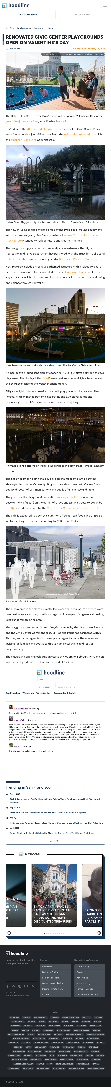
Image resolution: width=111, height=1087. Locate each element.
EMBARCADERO (44, 1034)
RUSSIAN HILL (35, 1060)
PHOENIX (28, 1055)
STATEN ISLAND (83, 1064)
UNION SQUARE (43, 1068)
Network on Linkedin (52, 983)
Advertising (82, 978)
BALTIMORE (53, 1022)
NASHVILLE (93, 1047)
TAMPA (96, 1064)
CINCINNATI (40, 1026)
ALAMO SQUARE (17, 1022)
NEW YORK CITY (34, 1051)
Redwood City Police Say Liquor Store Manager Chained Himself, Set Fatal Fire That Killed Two (56, 823)
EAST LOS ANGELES (16, 1034)
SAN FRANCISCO (40, 1017)
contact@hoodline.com (17, 996)
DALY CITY (86, 1017)
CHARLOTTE (16, 1026)
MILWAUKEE (54, 1047)
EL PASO (31, 1034)
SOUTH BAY (14, 1017)
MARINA (100, 1043)
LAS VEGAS (26, 1043)
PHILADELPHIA (14, 1055)
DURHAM (96, 1030)
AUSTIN (42, 1022)
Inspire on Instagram (52, 989)
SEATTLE (40, 1064)
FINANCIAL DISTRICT (74, 1034)
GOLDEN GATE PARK (21, 1039)
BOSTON (65, 1022)
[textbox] (83, 15)
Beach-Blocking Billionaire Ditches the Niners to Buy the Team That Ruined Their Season (53, 833)
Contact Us (48, 995)
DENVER (25, 1030)
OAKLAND (55, 1017)
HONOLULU (67, 1039)
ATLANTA (31, 1022)
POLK (52, 1055)
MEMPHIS (18, 1047)
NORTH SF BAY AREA (70, 1017)
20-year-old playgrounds (42, 129)
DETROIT (36, 1030)
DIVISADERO (48, 1030)
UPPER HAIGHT (59, 1068)
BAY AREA (98, 1017)
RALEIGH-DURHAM (19, 1060)
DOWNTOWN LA (63, 1030)
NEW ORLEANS (19, 1051)
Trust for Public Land (24, 140)
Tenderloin (29, 693)
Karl (46, 378)
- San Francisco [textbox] (27, 14)
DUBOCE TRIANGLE (81, 1030)
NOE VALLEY (50, 1051)
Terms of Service (85, 989)
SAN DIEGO (96, 1060)
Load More (55, 841)
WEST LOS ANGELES (95, 1068)
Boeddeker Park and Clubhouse (78, 259)
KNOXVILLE (13, 1043)
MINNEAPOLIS (68, 1047)
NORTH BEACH (64, 1051)
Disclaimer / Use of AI (87, 995)
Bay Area (10, 28)
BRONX (75, 1022)
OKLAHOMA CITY (81, 1051)
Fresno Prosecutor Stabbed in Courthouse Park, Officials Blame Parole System (48, 812)
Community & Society (44, 28)
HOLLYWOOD (54, 1039)
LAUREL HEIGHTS (41, 1043)
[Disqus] (55, 737)
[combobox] (28, 15)
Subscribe (47, 967)
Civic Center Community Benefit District (72, 508)
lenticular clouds (75, 272)
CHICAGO (28, 1026)
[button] (9, 933)
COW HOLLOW (95, 1026)
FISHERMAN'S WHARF (95, 1034)
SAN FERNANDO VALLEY (23, 1064)
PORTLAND (62, 1055)
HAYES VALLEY (39, 1039)
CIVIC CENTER (54, 1026)
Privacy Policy (83, 983)
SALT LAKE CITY (66, 1060)
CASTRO (97, 1022)
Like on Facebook (50, 978)
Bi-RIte (10, 508)
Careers (80, 972)
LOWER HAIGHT (73, 1043)
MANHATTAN (88, 1043)
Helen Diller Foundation (78, 134)
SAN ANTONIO (82, 1060)
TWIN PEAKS (28, 1068)
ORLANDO (95, 1051)
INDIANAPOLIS (93, 1039)
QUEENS (89, 1055)
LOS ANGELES (57, 1043)
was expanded (66, 497)
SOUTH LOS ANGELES (64, 1064)
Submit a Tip (83, 967)
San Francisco (24, 28)
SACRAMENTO (51, 1060)
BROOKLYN (86, 1022)
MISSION (81, 1047)
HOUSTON (80, 1039)
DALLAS (15, 1030)
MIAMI (28, 1047)
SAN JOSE (26, 1017)
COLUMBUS (81, 1026)
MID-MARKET (40, 1047)
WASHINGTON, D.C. (76, 1068)
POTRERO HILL (76, 1055)
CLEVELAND (69, 1026)
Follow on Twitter (50, 972)
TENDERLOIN (13, 1068)
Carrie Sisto (13, 49)
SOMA (49, 1064)
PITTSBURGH (41, 1055)
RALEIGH (100, 1055)
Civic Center (43, 693)
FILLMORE (58, 1034)
